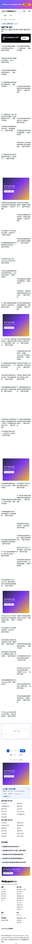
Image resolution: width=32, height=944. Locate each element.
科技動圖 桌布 (5, 806)
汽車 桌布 (4, 822)
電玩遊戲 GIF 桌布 (21, 889)
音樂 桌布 (19, 909)
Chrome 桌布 (20, 811)
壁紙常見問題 (4, 920)
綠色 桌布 (4, 836)
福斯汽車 (11, 793)
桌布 (6, 19)
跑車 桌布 (4, 809)
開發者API (19, 922)
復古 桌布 (4, 831)
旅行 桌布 (4, 817)
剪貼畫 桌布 (20, 907)
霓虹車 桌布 (20, 836)
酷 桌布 (19, 828)
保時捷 (10, 789)
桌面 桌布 (19, 831)
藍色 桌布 (19, 803)
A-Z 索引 (3, 889)
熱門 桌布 (3, 896)
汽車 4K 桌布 (20, 833)
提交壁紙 (19, 920)
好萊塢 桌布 (20, 900)
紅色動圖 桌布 (21, 814)
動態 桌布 (19, 806)
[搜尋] (24, 11)
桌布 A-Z (19, 915)
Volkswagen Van (18, 793)
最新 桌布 (3, 894)
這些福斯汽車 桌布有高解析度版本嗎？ (13, 854)
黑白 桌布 (19, 902)
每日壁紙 (3, 898)
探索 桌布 (3, 891)
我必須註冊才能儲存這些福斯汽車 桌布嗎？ (14, 862)
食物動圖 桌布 (20, 898)
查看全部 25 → (7, 796)
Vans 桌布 (4, 833)
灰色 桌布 (19, 809)
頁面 (11, 755)
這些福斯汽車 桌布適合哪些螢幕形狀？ (13, 858)
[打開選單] (29, 11)
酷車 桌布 (4, 828)
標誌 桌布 (19, 894)
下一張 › (22, 750)
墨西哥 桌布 (20, 825)
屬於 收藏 (10, 23)
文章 (2, 900)
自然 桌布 (4, 814)
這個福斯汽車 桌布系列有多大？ (11, 846)
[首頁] (1, 19)
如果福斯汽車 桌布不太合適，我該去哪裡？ (14, 850)
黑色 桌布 (4, 811)
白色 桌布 (4, 803)
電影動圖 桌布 (20, 896)
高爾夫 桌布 (20, 822)
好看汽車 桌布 (5, 825)
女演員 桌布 (20, 891)
